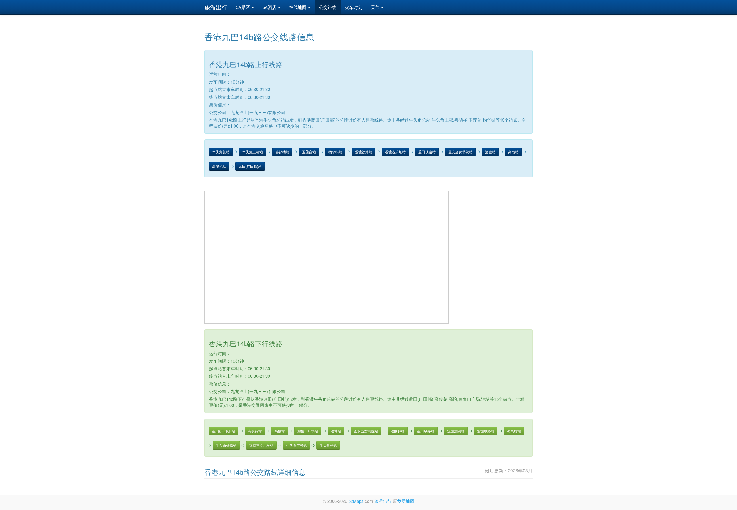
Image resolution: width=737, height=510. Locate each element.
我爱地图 (405, 501)
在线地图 (298, 7)
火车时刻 (353, 7)
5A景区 (243, 7)
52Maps (356, 501)
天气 (376, 7)
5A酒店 (270, 7)
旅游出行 (215, 7)
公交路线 (327, 7)
